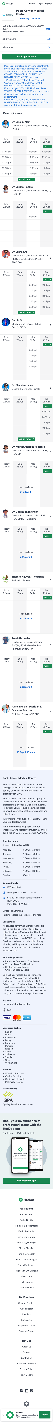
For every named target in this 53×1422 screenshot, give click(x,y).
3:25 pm (33, 350)
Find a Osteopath (26, 1254)
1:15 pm (46, 163)
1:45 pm (46, 174)
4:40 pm (33, 366)
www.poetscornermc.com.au (21, 892)
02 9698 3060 (14, 887)
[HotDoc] (8, 3)
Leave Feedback (26, 1288)
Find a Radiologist (26, 1265)
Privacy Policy (26, 1369)
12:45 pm (6, 174)
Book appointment (26, 56)
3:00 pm (33, 296)
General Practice (26, 1303)
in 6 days (24, 492)
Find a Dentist (26, 1220)
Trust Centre (26, 1375)
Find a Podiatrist (26, 1231)
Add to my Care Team (30, 18)
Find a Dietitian (26, 1248)
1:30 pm (46, 168)
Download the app (26, 1181)
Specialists (26, 1320)
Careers (26, 1352)
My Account (26, 1276)
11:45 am (6, 152)
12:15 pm (6, 163)
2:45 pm (33, 290)
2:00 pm (46, 428)
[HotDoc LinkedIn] (26, 1390)
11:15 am (33, 157)
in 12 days (25, 618)
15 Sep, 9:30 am (25, 752)
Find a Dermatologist (26, 1259)
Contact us (26, 1358)
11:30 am (46, 152)
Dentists (26, 1314)
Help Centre (26, 1282)
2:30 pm (33, 174)
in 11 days (25, 557)
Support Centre (26, 1331)
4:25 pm (33, 361)
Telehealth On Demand (26, 1271)
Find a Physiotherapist (26, 1226)
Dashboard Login (26, 1326)
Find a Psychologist (26, 1243)
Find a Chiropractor (26, 1237)
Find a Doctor (26, 1214)
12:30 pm (6, 168)
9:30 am (33, 152)
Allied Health (26, 1309)
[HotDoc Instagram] (31, 1390)
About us (26, 1347)
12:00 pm (6, 157)
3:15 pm (33, 301)
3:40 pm (33, 355)
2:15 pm (46, 433)
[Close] (3, 1415)
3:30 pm (33, 307)
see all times (25, 179)
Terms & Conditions (26, 1364)
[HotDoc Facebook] (21, 1390)
